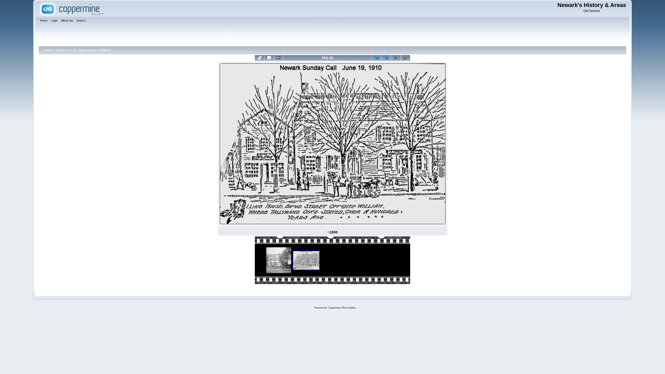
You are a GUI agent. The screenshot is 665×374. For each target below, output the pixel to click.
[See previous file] (386, 58)
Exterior (105, 50)
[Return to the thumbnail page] (259, 58)
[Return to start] (376, 58)
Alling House (88, 50)
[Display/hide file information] (269, 58)
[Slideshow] (278, 58)
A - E (72, 50)
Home (48, 50)
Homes (61, 50)
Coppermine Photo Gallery (342, 307)
